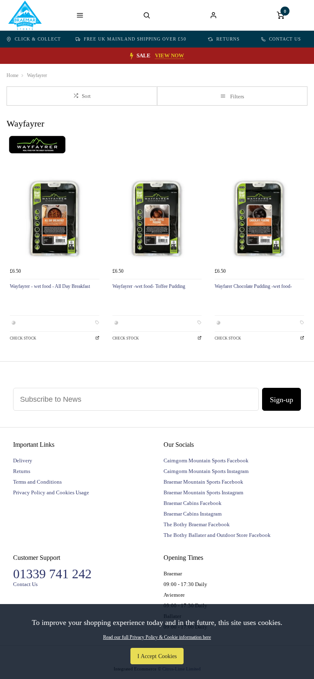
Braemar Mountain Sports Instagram (203, 492)
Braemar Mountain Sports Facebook (203, 482)
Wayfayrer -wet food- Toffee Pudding (148, 286)
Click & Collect (38, 38)
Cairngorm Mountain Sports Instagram (206, 471)
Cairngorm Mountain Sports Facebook (206, 460)
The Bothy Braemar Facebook (197, 524)
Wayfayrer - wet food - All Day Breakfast (50, 286)
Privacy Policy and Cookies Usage (51, 492)
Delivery (22, 460)
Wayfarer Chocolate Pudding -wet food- (253, 286)
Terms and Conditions (37, 482)
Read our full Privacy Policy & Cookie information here (157, 637)
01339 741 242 (52, 573)
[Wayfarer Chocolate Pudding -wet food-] (259, 219)
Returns (228, 38)
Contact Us (285, 38)
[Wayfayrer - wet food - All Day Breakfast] (54, 219)
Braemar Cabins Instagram (193, 514)
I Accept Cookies (157, 656)
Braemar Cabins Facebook (193, 503)
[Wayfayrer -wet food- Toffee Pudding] (157, 219)
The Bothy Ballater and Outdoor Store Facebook (217, 535)
